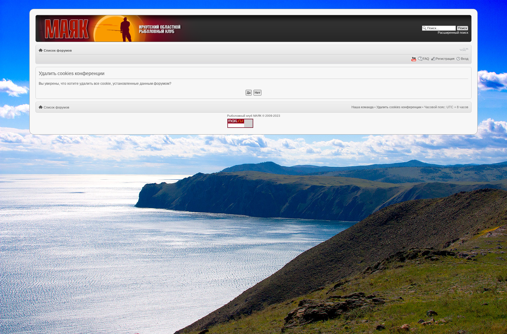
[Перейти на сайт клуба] (119, 28)
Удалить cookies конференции (398, 107)
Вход (464, 58)
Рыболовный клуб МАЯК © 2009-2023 (253, 115)
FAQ (426, 58)
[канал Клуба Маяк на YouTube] (413, 60)
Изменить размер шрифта (464, 49)
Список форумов (58, 50)
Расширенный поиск (453, 32)
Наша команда (362, 107)
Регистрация (445, 58)
